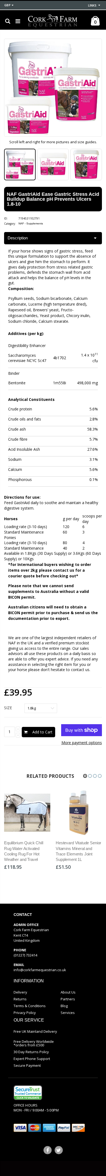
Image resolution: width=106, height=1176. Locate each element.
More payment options (81, 742)
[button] (85, 776)
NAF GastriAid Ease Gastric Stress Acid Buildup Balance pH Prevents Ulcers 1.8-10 (53, 199)
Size (8, 707)
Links (92, 5)
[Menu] (17, 21)
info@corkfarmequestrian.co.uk (40, 969)
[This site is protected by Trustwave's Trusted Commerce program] (28, 1092)
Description (18, 238)
